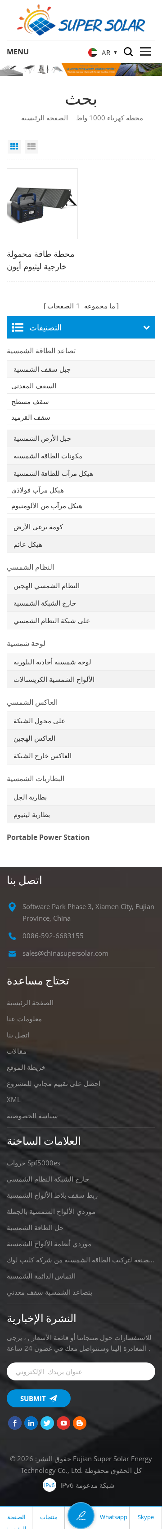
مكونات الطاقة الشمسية (48, 455)
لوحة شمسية (26, 643)
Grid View (14, 147)
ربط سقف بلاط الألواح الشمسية (52, 1195)
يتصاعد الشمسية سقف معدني (49, 1291)
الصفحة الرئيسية (44, 117)
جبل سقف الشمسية (42, 369)
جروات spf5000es (33, 1162)
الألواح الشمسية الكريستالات (54, 679)
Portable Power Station (48, 837)
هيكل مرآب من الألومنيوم (46, 505)
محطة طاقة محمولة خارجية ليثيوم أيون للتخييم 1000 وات (41, 260)
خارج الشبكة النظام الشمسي (48, 1178)
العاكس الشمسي (32, 702)
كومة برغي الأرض (38, 526)
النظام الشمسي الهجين (47, 585)
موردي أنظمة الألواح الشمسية (49, 1243)
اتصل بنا (18, 1034)
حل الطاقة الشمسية (35, 1227)
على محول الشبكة (39, 720)
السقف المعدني (33, 385)
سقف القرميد (30, 417)
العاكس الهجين (34, 738)
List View (31, 147)
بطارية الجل (30, 796)
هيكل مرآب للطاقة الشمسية (53, 473)
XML (14, 1099)
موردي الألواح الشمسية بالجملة (51, 1211)
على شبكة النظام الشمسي (52, 620)
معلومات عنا (24, 1018)
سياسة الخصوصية (32, 1115)
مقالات (17, 1050)
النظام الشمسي (30, 567)
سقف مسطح (30, 401)
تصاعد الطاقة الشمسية (41, 351)
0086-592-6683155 (53, 935)
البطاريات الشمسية (35, 778)
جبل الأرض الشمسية (42, 438)
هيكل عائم (28, 544)
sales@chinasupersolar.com (65, 953)
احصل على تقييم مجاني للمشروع (53, 1083)
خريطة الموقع (26, 1067)
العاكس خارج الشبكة (43, 755)
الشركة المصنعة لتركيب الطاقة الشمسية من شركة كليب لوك (81, 1259)
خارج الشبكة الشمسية (45, 602)
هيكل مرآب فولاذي (37, 489)
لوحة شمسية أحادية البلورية (52, 661)
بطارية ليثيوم (32, 814)
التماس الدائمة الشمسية (41, 1275)
